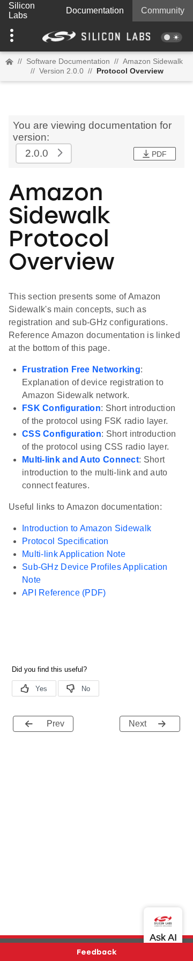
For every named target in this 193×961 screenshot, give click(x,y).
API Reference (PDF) (64, 592)
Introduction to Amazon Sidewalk (86, 528)
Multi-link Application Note (73, 554)
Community (162, 10)
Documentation (95, 10)
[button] (14, 36)
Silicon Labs (22, 10)
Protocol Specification (65, 541)
